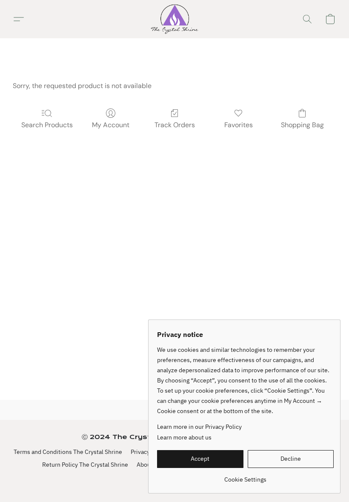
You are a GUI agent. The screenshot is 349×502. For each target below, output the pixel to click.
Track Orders (174, 124)
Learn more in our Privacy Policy (199, 427)
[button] (174, 19)
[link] (245, 476)
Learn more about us (184, 437)
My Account (110, 124)
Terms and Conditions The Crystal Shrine (68, 452)
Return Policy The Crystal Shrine (85, 464)
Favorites (238, 124)
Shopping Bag (302, 124)
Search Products (47, 124)
